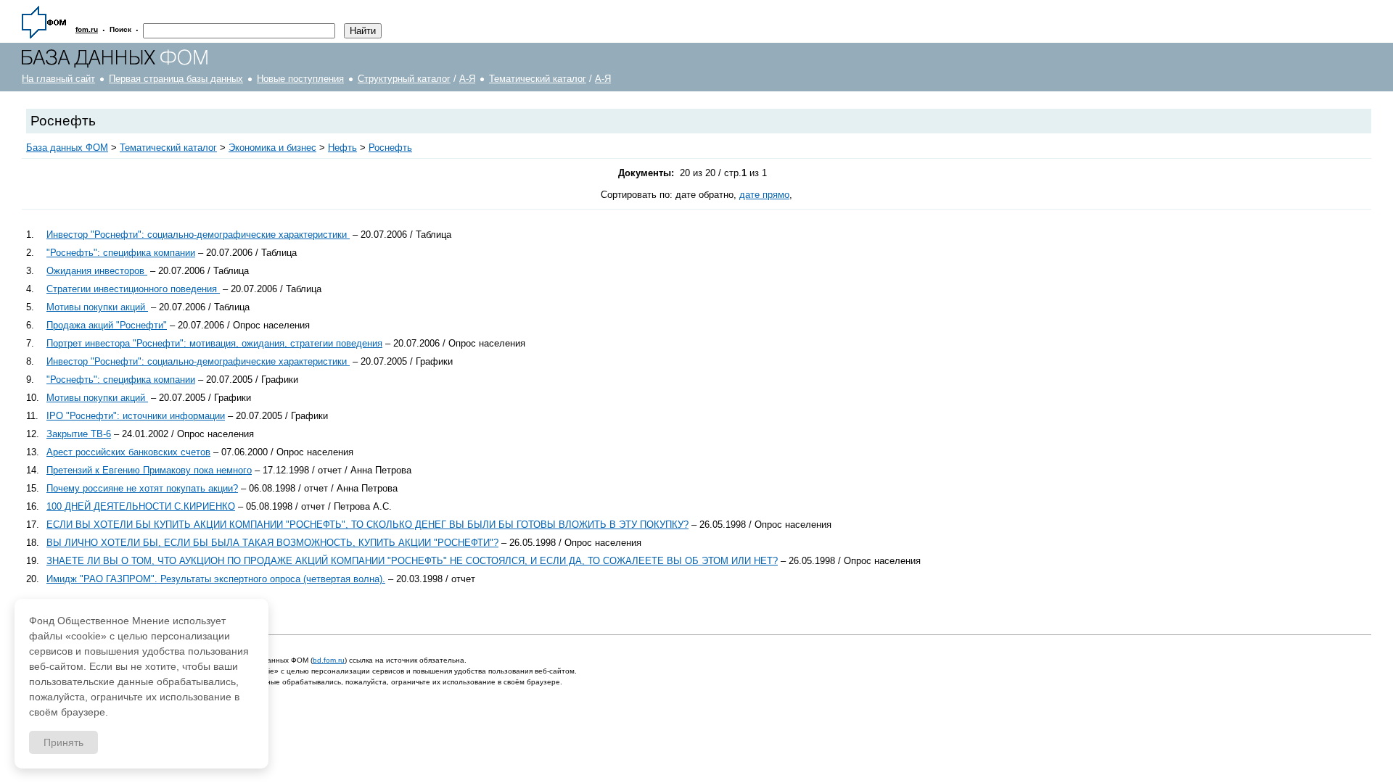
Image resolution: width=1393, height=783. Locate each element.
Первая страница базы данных (176, 78)
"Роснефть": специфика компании (120, 252)
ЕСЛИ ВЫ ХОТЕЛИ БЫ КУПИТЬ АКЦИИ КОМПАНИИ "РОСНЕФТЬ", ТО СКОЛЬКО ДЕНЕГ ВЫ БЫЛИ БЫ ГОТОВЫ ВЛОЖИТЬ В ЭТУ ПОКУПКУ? (367, 524)
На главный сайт (58, 78)
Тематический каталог (537, 78)
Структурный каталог (404, 78)
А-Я (467, 78)
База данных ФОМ (67, 147)
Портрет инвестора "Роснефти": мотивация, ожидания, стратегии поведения (214, 343)
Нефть (342, 147)
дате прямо (764, 194)
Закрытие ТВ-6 (78, 433)
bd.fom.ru (329, 660)
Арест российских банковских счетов (128, 452)
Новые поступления (300, 78)
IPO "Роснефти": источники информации (135, 415)
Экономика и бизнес (272, 147)
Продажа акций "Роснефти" (106, 325)
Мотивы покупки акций (97, 307)
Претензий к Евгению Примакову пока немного (149, 470)
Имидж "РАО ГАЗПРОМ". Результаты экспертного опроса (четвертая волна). (215, 578)
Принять (63, 742)
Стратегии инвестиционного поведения (133, 288)
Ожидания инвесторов (96, 270)
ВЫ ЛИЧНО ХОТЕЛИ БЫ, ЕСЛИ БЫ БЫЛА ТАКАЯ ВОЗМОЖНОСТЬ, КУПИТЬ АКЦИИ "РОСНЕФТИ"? (272, 542)
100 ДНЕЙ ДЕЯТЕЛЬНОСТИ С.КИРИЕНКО (140, 506)
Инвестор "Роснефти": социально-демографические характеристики (198, 234)
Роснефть (390, 147)
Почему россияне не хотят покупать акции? (142, 488)
